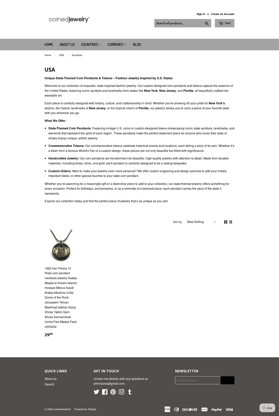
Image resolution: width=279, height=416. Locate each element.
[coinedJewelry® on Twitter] (96, 393)
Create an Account (222, 14)
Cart (227, 23)
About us (67, 44)
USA (61, 55)
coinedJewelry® (62, 409)
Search (49, 384)
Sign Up (227, 380)
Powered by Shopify (85, 409)
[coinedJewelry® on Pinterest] (113, 393)
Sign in (201, 14)
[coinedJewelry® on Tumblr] (130, 393)
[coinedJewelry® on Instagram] (121, 393)
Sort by (177, 222)
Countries (90, 44)
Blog (137, 44)
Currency (116, 44)
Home (49, 44)
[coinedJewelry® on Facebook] (105, 393)
